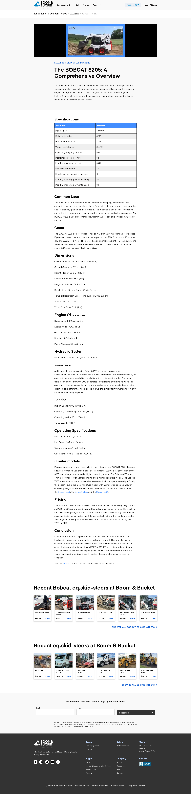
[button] (136, 785)
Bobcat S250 (64, 491)
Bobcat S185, (81, 491)
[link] (44, 5)
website (66, 563)
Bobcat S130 (102, 491)
